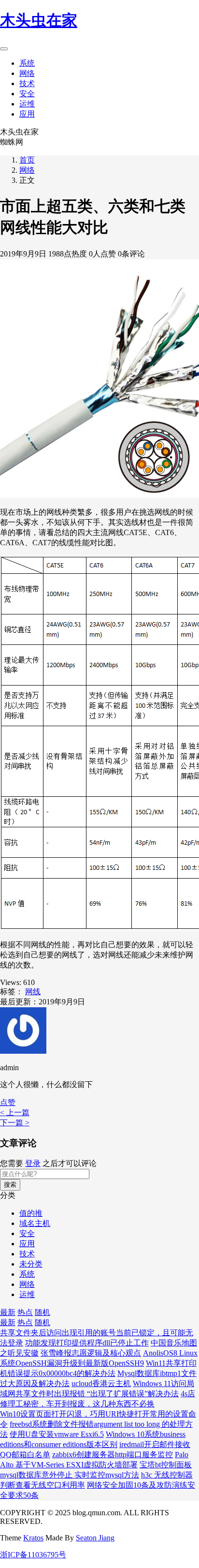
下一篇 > (14, 1123)
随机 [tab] (42, 1312)
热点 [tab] (25, 1312)
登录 (33, 1163)
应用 (27, 114)
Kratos (33, 1538)
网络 (27, 73)
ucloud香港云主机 (101, 1383)
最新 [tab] (7, 1312)
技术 (27, 83)
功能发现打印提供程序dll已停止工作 (87, 1343)
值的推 (31, 1213)
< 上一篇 (14, 1112)
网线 (33, 991)
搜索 (10, 1184)
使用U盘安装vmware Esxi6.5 (57, 1434)
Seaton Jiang (95, 1538)
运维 (27, 104)
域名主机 (34, 1223)
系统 (27, 63)
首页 (27, 160)
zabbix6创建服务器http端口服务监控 (112, 1454)
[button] (7, 1102)
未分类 (31, 1264)
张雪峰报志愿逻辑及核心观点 (91, 1353)
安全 (27, 94)
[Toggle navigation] (4, 48)
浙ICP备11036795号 (33, 1555)
